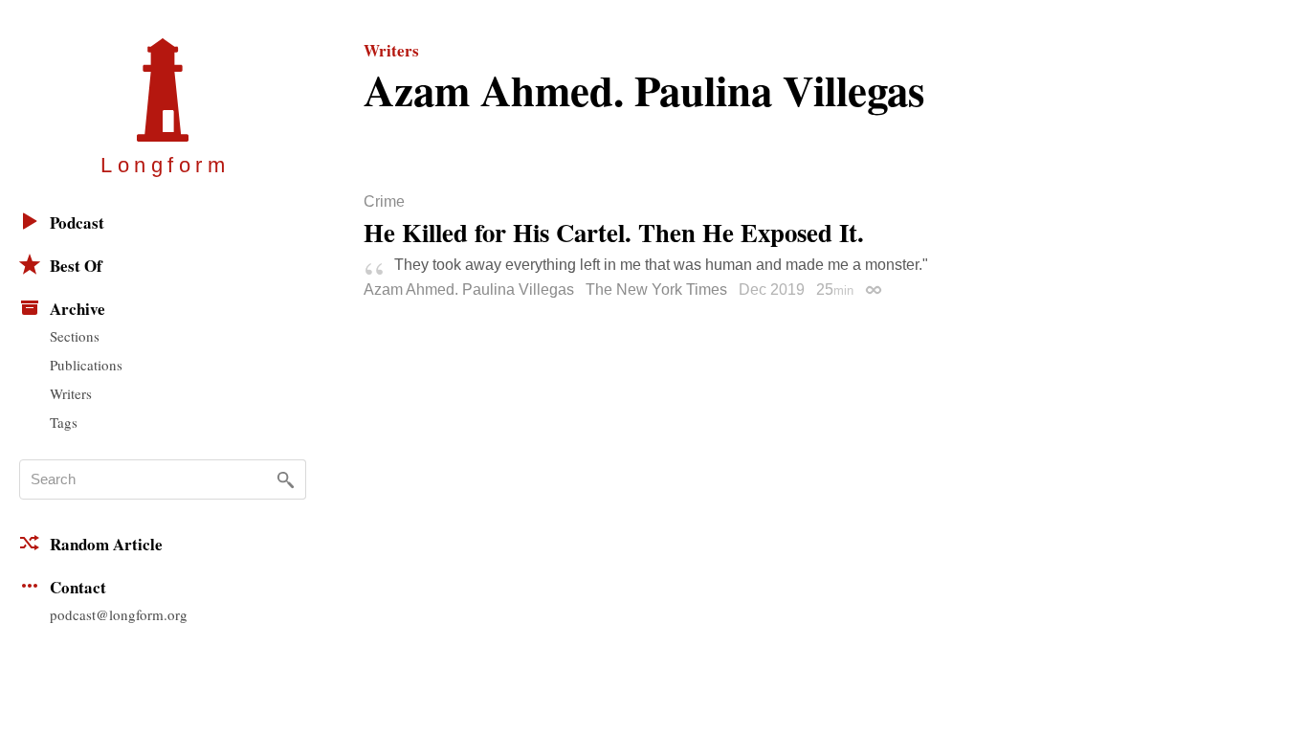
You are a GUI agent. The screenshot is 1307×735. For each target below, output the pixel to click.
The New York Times (656, 289)
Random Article (106, 544)
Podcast (77, 222)
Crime (384, 202)
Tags (64, 422)
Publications (86, 364)
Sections (75, 335)
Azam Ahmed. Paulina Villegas (469, 289)
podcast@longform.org (119, 614)
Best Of (76, 266)
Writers (71, 393)
